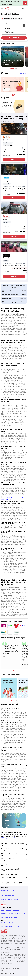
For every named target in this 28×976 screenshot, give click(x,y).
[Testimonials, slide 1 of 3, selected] (13, 670)
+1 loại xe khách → (8, 145)
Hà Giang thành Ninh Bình (9, 838)
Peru (23, 913)
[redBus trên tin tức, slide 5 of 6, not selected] (16, 68)
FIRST (7, 89)
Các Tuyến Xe (19, 922)
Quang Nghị (6, 181)
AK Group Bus (6, 258)
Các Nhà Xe (4, 926)
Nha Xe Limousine (14, 926)
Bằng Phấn (5, 140)
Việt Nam (10, 913)
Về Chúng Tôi (4, 890)
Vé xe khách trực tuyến (7, 922)
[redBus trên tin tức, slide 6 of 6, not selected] (17, 68)
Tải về (25, 3)
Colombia (17, 913)
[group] (12, 106)
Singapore (16, 910)
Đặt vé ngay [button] (14, 159)
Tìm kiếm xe (15, 37)
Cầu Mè (5, 219)
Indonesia (8, 910)
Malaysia (3, 913)
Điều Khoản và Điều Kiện (7, 895)
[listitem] (4, 79)
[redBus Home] (7, 8)
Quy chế (16, 899)
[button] (13, 32)
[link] (12, 84)
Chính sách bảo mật (6, 899)
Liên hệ (12, 890)
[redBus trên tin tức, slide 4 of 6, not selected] (15, 68)
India (2, 910)
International (13, 917)
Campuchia (4, 917)
